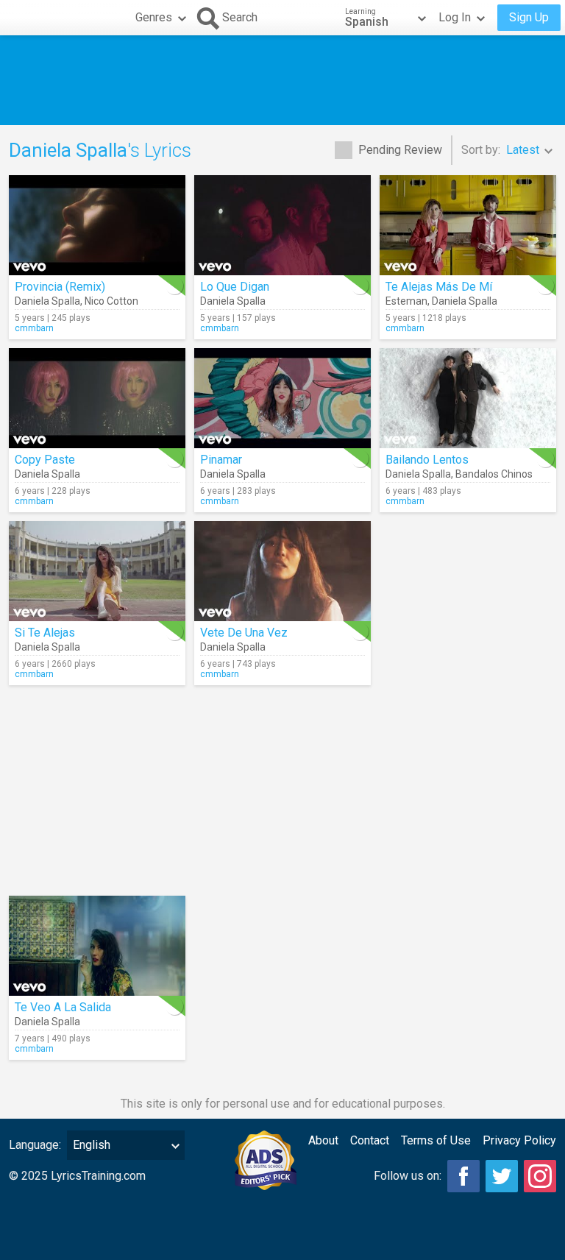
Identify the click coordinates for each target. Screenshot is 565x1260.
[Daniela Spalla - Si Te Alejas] (97, 571)
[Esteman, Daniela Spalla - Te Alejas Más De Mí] (468, 225)
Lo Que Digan (234, 287)
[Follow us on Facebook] (463, 1176)
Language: (35, 1145)
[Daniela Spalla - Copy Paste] (97, 398)
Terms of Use (436, 1140)
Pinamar (221, 460)
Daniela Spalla (47, 301)
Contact (369, 1140)
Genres (153, 17)
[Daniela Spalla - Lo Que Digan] (282, 225)
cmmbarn (34, 328)
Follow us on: (407, 1176)
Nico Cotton (111, 301)
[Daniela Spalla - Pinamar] (282, 398)
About (323, 1140)
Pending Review (400, 150)
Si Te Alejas (45, 633)
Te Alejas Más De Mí (438, 287)
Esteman (406, 301)
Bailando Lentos (427, 460)
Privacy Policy (519, 1140)
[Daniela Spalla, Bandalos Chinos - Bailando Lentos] (468, 398)
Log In (454, 17)
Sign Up (529, 17)
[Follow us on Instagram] (540, 1176)
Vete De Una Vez (244, 633)
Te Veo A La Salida (63, 1007)
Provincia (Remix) (60, 287)
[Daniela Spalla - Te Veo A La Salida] (97, 946)
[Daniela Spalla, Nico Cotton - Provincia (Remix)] (97, 225)
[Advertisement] (282, 80)
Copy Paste (45, 460)
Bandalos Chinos (494, 474)
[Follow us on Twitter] (502, 1176)
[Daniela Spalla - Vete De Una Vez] (282, 571)
